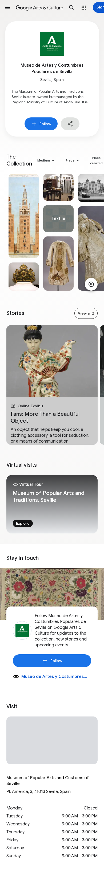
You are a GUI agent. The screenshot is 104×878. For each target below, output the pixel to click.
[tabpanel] (23, 232)
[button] (7, 7)
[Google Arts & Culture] (39, 7)
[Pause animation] (91, 284)
